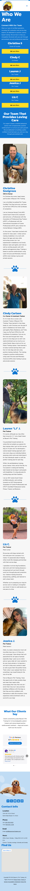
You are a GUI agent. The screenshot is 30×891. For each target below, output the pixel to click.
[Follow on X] (11, 800)
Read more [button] (7, 761)
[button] (3, 756)
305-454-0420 (9, 822)
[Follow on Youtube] (15, 800)
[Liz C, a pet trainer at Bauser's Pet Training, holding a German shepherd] (15, 539)
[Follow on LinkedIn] (18, 800)
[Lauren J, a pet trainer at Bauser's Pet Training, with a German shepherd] (15, 423)
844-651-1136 (10, 824)
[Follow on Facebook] (8, 800)
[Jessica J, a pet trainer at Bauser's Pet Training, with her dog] (15, 635)
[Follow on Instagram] (22, 800)
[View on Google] (6, 751)
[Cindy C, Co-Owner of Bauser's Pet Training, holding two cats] (15, 308)
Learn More (15, 51)
